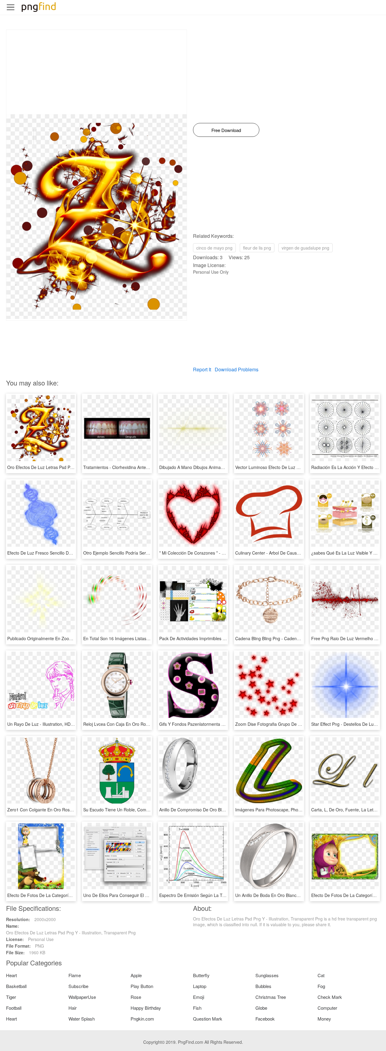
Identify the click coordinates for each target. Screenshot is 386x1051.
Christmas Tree (270, 997)
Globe (261, 1008)
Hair (72, 1008)
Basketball (16, 986)
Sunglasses (267, 975)
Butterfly (201, 975)
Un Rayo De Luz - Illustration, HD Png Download (53, 724)
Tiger (11, 997)
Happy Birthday (146, 1008)
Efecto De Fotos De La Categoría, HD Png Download (57, 895)
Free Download (226, 130)
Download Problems (236, 369)
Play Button (142, 986)
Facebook (265, 1018)
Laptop (199, 986)
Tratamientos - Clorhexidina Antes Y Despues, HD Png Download (145, 467)
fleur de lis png (257, 248)
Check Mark (330, 997)
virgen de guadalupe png (305, 248)
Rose (136, 997)
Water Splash (81, 1018)
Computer (327, 1008)
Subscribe (78, 986)
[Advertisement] (96, 72)
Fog (321, 986)
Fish (197, 1008)
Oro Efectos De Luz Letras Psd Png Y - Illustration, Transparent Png (72, 467)
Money (324, 1018)
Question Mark (207, 1018)
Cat (321, 975)
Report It (202, 369)
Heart (11, 975)
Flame (74, 975)
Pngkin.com (142, 1018)
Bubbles (263, 986)
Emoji (198, 997)
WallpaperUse (82, 997)
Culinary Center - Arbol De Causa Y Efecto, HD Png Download (294, 553)
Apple (136, 975)
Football (13, 1008)
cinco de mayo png (214, 248)
